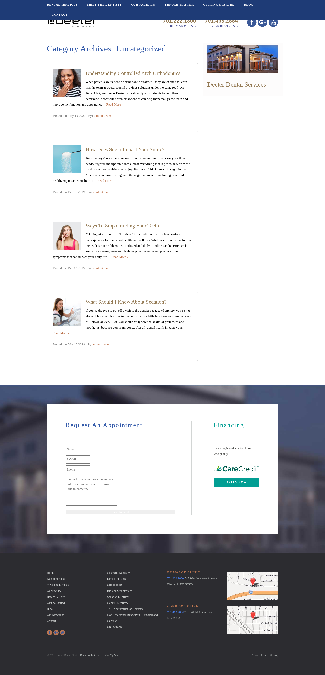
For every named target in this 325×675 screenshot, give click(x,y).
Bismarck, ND (183, 26)
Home (50, 572)
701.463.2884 (221, 20)
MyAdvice (115, 655)
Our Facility (143, 4)
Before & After (179, 4)
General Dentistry (117, 602)
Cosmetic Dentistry (118, 572)
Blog (248, 4)
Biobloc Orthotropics (119, 590)
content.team (102, 116)
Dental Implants (116, 578)
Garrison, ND (225, 26)
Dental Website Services (93, 655)
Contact (60, 14)
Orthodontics (114, 584)
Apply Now (236, 482)
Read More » (114, 104)
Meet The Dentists (104, 4)
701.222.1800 (179, 20)
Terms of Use (259, 655)
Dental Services (62, 4)
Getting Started (219, 4)
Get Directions (55, 614)
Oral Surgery (114, 626)
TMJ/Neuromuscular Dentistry (125, 608)
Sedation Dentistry (118, 596)
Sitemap (274, 655)
